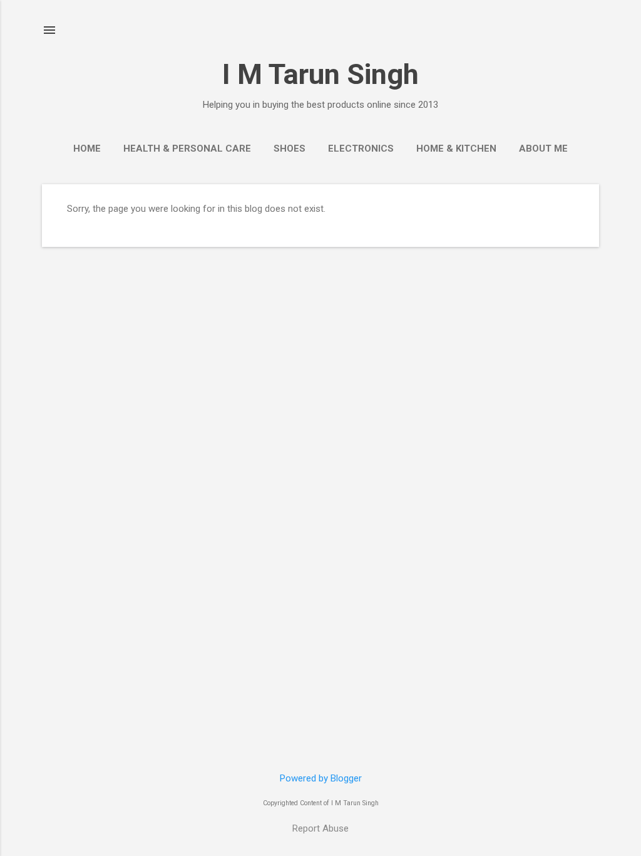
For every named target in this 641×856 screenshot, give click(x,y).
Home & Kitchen (456, 148)
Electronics (361, 148)
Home (87, 148)
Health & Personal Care (187, 148)
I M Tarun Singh (320, 74)
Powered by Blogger (321, 778)
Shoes (289, 148)
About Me (543, 148)
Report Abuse (320, 828)
